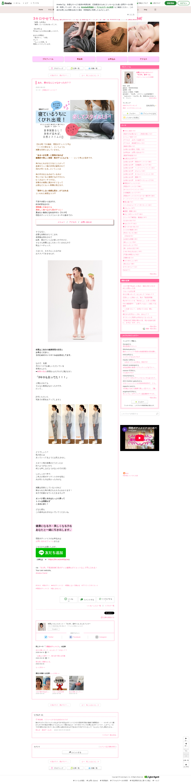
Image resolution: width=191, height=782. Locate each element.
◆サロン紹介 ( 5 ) (129, 131)
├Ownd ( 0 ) (128, 236)
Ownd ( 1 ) (126, 270)
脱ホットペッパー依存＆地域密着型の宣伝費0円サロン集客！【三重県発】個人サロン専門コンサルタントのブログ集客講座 (140, 351)
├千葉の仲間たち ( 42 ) (131, 254)
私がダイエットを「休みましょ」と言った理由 (139, 300)
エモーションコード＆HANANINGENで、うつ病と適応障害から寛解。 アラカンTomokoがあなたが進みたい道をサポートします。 (140, 383)
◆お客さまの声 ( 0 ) (130, 159)
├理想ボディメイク (49, 90)
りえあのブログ (128, 373)
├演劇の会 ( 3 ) (128, 258)
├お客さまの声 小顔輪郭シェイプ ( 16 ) (137, 165)
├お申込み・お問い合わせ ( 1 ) (133, 152)
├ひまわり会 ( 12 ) (129, 220)
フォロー (55, 629)
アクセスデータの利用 (120, 780)
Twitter (50, 637)
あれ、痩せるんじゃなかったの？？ (54, 82)
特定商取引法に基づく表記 (141, 780)
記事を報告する (108, 617)
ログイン (183, 3)
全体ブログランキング (130, 105)
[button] (156, 8)
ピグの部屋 (149, 77)
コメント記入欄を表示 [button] (107, 747)
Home (41, 10)
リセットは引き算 (129, 291)
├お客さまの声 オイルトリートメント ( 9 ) (138, 174)
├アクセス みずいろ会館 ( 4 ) (133, 140)
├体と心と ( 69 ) (128, 264)
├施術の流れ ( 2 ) (129, 146)
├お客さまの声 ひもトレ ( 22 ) (134, 171)
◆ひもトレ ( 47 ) (129, 208)
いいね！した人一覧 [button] (94, 606)
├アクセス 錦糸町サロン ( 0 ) (133, 143)
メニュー (61, 222)
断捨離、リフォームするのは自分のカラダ (53, 720)
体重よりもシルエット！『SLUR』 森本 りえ (144, 73)
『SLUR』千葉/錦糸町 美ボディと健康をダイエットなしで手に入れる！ (68, 567)
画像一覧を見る (151, 329)
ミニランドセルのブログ (131, 357)
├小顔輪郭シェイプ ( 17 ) (131, 193)
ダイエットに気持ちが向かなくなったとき (137, 317)
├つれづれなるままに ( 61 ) (132, 251)
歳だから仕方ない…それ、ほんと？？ (136, 314)
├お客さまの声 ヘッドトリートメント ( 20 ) (139, 168)
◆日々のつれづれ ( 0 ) (131, 227)
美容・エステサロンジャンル (132, 108)
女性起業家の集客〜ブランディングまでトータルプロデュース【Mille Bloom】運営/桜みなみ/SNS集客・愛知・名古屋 (140, 367)
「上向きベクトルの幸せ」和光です (135, 362)
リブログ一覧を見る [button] (109, 735)
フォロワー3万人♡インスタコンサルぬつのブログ (140, 378)
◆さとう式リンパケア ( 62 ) (133, 214)
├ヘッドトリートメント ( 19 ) (133, 199)
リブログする (107, 600)
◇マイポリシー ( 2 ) (130, 267)
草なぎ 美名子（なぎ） (44, 730)
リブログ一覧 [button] (109, 606)
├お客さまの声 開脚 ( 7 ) (132, 177)
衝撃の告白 (41, 371)
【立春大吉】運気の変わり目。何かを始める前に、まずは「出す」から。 (139, 321)
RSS (127, 473)
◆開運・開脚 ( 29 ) (129, 211)
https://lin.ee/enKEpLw (58, 559)
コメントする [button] (89, 600)
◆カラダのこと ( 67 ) (130, 261)
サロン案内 (52, 10)
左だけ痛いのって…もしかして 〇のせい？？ (51, 650)
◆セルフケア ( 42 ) (129, 224)
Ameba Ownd (41, 573)
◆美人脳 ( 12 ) (128, 202)
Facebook (77, 637)
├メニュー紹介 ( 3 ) (130, 137)
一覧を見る (153, 274)
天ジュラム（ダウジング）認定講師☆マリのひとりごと (140, 394)
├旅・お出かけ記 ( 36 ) (131, 248)
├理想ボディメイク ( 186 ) (132, 186)
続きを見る (153, 98)
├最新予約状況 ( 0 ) (130, 155)
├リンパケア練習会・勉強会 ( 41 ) (135, 217)
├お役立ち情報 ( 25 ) (130, 239)
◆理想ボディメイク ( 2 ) (131, 183)
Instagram (103, 637)
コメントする (76, 752)
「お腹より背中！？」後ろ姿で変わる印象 (50, 656)
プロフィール (140, 77)
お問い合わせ (93, 780)
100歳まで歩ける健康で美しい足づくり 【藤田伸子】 (140, 388)
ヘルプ (156, 780)
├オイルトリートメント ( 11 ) (133, 189)
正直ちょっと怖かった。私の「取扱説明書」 (138, 297)
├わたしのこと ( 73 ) (130, 245)
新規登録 (170, 3)
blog (145, 10)
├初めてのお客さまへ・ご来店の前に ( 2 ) (137, 134)
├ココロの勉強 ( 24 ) (130, 230)
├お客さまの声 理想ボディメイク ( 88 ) (137, 162)
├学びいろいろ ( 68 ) (130, 233)
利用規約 (105, 780)
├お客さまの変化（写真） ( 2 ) (133, 149)
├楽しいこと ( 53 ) (129, 242)
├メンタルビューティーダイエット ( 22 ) (137, 205)
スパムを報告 (79, 780)
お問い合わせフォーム (45, 541)
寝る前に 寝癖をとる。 (44, 662)
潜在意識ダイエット (130, 346)
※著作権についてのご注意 (130, 475)
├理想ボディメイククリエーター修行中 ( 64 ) (139, 196)
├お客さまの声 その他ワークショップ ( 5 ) (138, 180)
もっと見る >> (40, 667)
